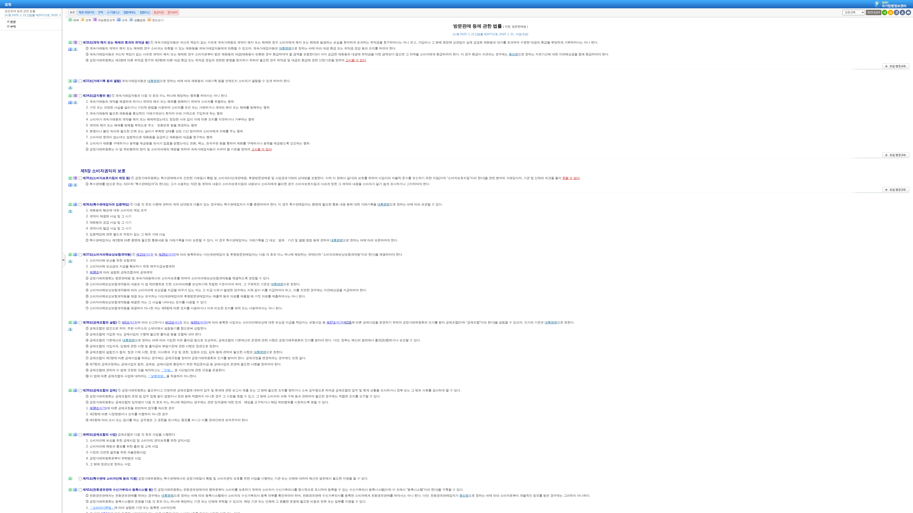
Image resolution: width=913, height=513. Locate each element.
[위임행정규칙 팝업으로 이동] (75, 44)
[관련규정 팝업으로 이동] (70, 50)
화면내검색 (873, 12)
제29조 (163, 254)
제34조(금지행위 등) (97, 95)
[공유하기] (884, 12)
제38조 (94, 272)
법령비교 (145, 12)
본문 (13, 22)
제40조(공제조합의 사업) (100, 434)
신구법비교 (113, 12)
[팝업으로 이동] (75, 50)
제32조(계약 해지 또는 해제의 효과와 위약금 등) (116, 42)
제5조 (126, 322)
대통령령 (285, 48)
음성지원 (159, 12)
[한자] (896, 12)
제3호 (348, 322)
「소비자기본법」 (102, 507)
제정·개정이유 (86, 12)
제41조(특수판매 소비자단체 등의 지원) (110, 478)
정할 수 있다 (571, 178)
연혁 (100, 12)
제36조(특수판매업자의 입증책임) (106, 204)
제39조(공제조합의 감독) (100, 390)
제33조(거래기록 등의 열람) (102, 81)
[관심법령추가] (890, 12)
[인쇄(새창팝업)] (908, 12)
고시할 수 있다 (355, 60)
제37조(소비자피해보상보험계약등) (107, 254)
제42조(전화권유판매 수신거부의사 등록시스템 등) (118, 489)
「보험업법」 (157, 376)
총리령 (513, 54)
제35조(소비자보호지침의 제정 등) (107, 178)
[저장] (902, 12)
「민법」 (167, 370)
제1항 (150, 254)
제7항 (103, 408)
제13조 (141, 254)
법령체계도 (129, 12)
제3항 (172, 254)
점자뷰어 (172, 12)
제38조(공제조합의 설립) (100, 322)
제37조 (331, 322)
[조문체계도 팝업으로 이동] (70, 44)
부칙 (13, 26)
